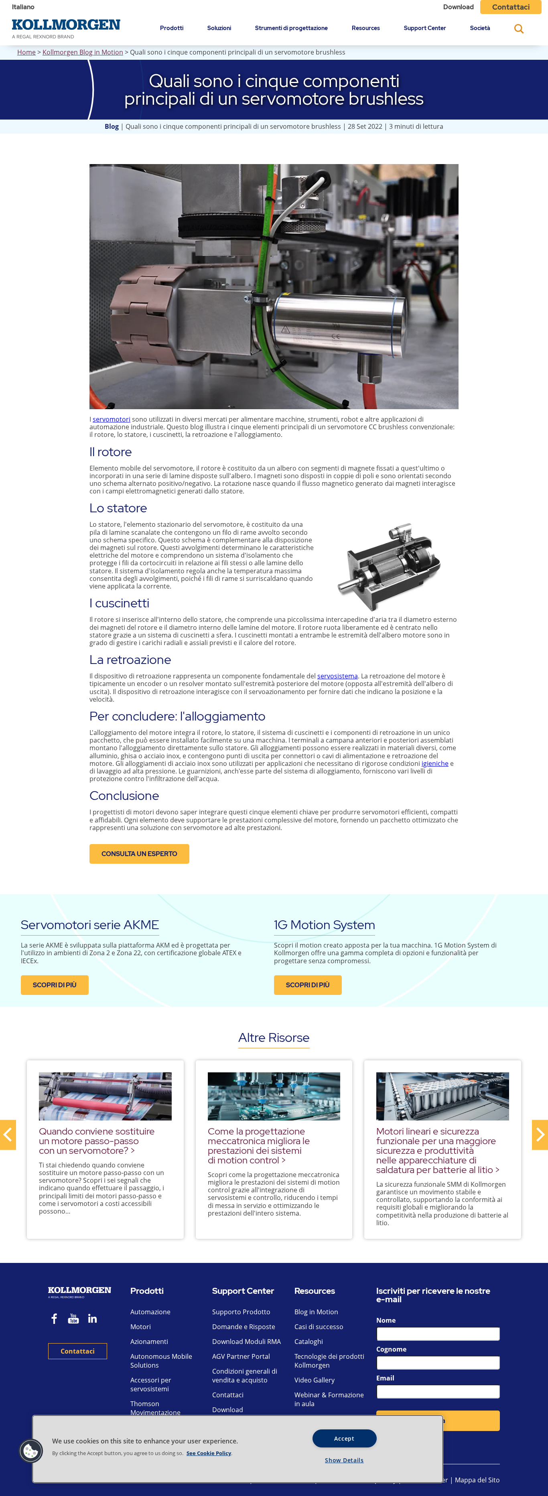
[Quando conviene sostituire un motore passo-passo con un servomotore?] (105, 1096)
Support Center (425, 28)
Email (385, 1378)
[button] (31, 1451)
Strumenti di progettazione (291, 28)
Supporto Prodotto (241, 1311)
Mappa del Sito (477, 1480)
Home (26, 52)
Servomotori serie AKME (90, 924)
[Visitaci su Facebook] (54, 1319)
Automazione (150, 1311)
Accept (344, 1438)
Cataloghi (308, 1341)
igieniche (435, 763)
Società (480, 28)
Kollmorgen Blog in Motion (83, 52)
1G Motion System (324, 924)
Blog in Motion (316, 1311)
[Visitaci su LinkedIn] (95, 1319)
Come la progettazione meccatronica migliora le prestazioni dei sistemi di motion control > (259, 1145)
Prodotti (171, 28)
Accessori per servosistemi (150, 1384)
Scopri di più (55, 985)
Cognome (391, 1349)
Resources (366, 28)
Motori (140, 1326)
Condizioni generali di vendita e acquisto (244, 1375)
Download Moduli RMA (246, 1341)
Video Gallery (314, 1380)
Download (458, 7)
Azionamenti (149, 1341)
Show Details (344, 1460)
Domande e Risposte (243, 1326)
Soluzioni (219, 28)
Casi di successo (318, 1326)
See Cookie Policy (209, 1453)
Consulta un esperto (139, 854)
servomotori (111, 419)
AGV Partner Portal (241, 1356)
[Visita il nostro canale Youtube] (73, 1319)
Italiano (23, 7)
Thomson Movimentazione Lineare (155, 1412)
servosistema (337, 676)
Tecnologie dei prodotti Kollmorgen (329, 1361)
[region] (237, 1449)
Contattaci (511, 7)
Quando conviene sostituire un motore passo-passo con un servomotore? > (97, 1141)
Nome (386, 1320)
